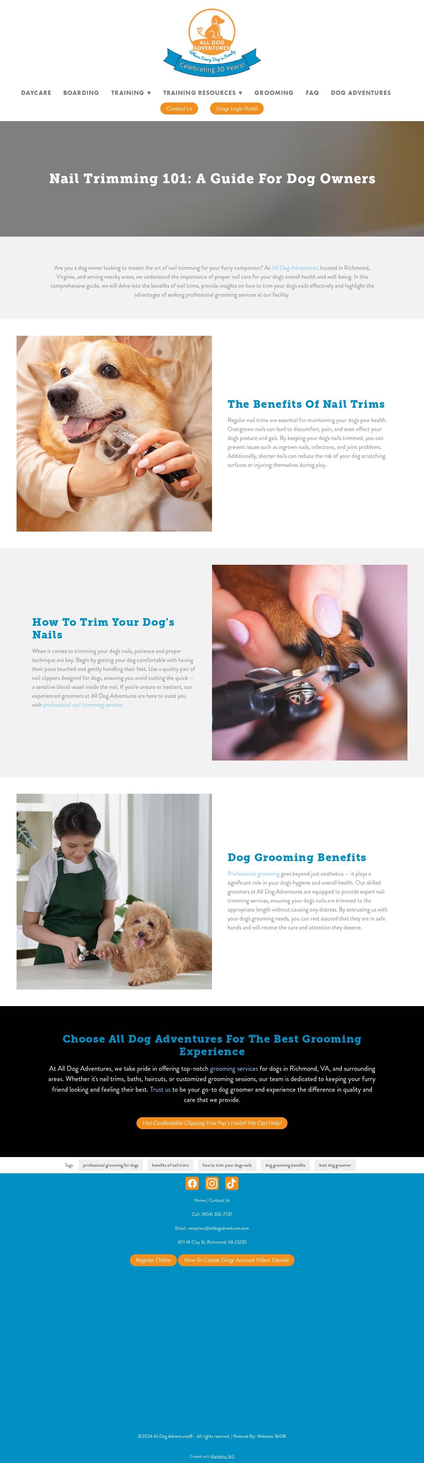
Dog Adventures (361, 93)
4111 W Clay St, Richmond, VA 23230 (212, 1242)
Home (200, 1200)
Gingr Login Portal (237, 108)
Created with (212, 1456)
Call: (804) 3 (204, 1214)
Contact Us (179, 108)
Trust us (160, 1089)
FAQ (312, 93)
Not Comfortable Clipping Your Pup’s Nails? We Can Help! (212, 1123)
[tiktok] (231, 1183)
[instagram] (212, 1183)
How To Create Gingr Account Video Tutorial (236, 1260)
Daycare (36, 93)
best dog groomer (335, 1165)
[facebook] (192, 1183)
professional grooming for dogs (110, 1165)
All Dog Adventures (294, 267)
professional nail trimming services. (83, 704)
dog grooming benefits (285, 1165)
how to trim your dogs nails (227, 1165)
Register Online (153, 1260)
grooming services (234, 1068)
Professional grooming (254, 873)
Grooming (274, 93)
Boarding (81, 93)
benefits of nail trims (170, 1165)
